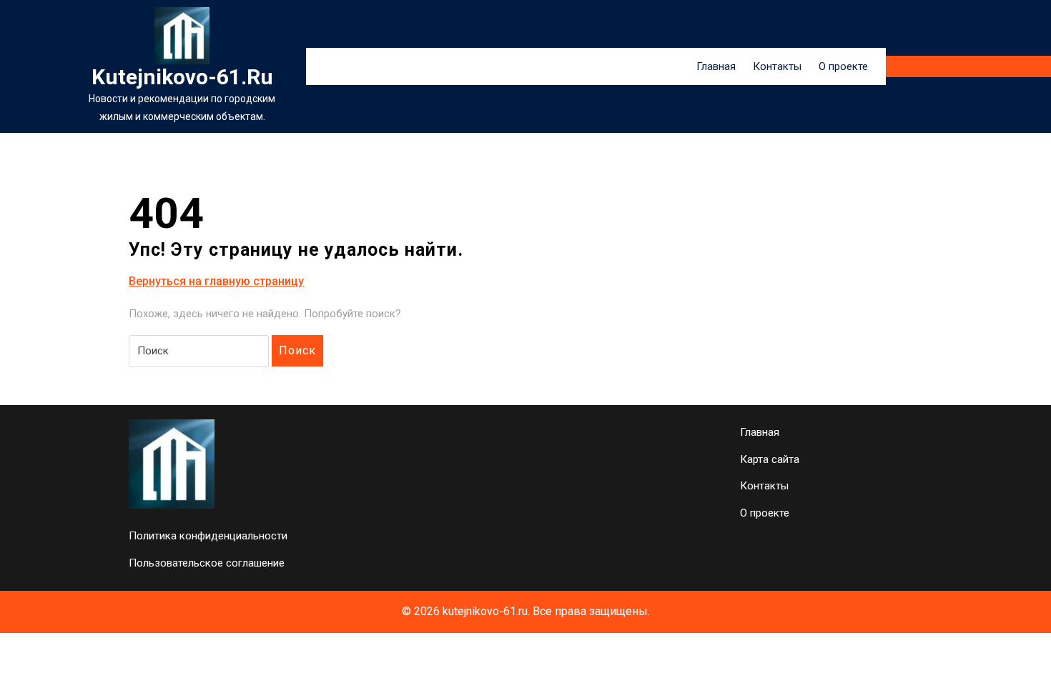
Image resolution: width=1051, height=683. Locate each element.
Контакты (777, 66)
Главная (716, 66)
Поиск (297, 350)
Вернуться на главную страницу (216, 282)
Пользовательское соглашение (207, 563)
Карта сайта (769, 459)
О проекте (843, 66)
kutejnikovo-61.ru (182, 76)
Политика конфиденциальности (208, 535)
